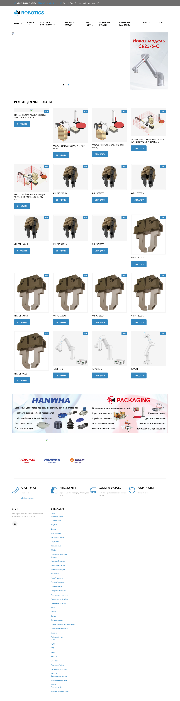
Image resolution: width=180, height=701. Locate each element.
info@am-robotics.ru (49, 3)
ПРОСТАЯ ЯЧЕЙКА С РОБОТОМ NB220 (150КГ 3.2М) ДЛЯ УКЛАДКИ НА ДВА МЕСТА (148, 140)
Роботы (53, 513)
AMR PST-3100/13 (21, 244)
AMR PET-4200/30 (21, 315)
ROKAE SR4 (135, 369)
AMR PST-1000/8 (98, 244)
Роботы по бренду (57, 637)
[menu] (90, 23)
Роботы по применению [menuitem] (46, 23)
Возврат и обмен (146, 487)
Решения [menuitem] (159, 22)
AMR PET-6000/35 (137, 257)
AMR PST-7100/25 (98, 193)
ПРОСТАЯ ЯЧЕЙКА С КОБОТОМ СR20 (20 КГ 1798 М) (69, 147)
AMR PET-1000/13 (137, 315)
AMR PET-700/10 (20, 373)
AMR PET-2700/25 (60, 315)
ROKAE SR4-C (58, 369)
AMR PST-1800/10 (60, 244)
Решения (54, 684)
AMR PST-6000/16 (137, 193)
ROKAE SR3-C (97, 369)
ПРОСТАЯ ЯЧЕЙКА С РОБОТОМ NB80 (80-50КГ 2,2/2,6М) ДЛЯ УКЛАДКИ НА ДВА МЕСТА (29, 197)
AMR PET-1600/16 (98, 315)
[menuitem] (19, 23)
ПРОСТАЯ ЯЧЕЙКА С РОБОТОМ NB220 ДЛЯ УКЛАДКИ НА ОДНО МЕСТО (30, 116)
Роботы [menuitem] (30, 22)
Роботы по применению (59, 554)
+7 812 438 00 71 (24, 3)
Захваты (54, 673)
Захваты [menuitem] (146, 22)
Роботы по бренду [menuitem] (70, 23)
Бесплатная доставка (110, 487)
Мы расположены (68, 487)
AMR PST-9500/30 (60, 193)
